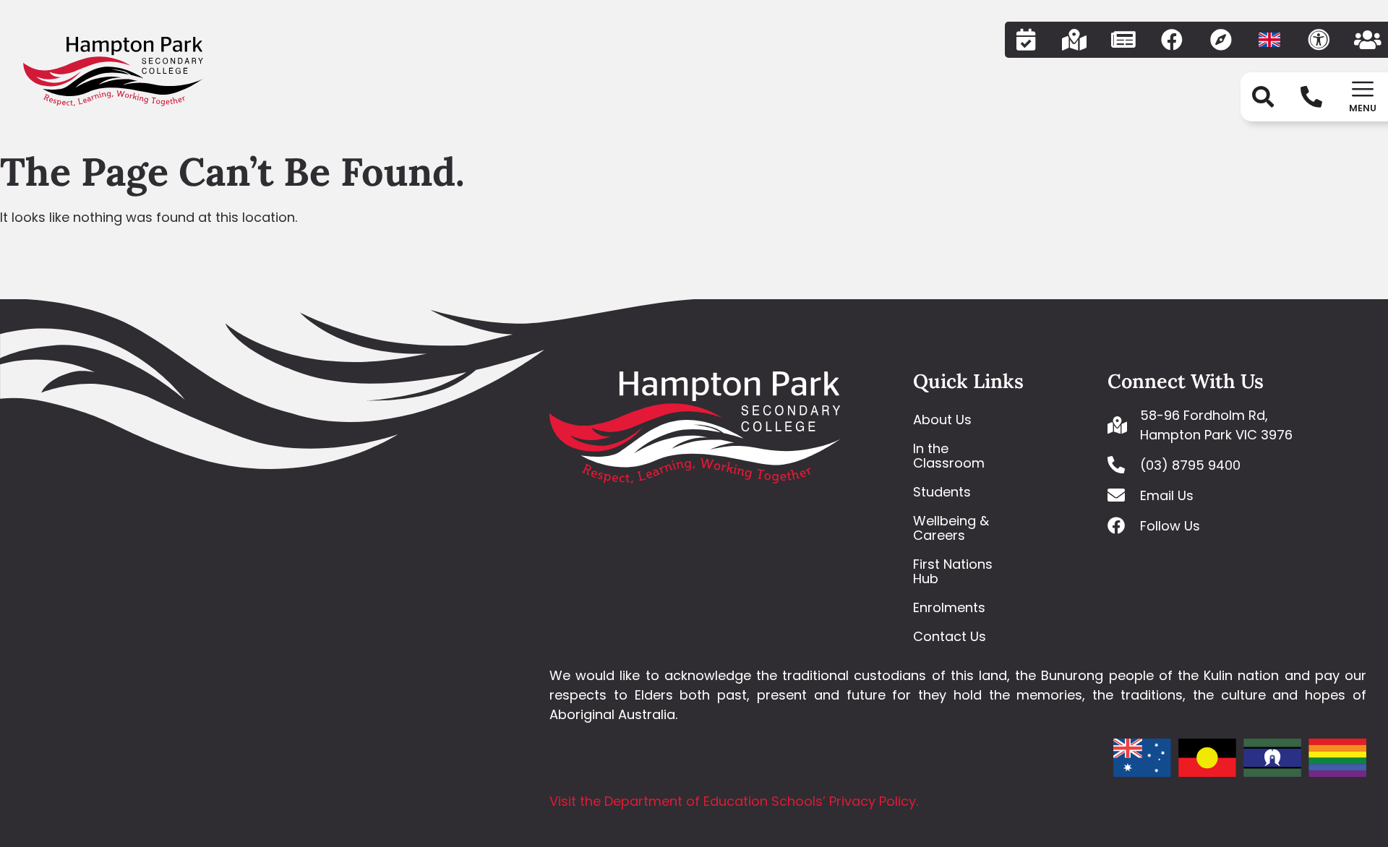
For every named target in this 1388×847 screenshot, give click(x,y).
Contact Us (949, 636)
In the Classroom (949, 455)
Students (942, 492)
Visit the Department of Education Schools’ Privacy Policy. (733, 801)
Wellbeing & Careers (951, 528)
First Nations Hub (953, 571)
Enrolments (949, 607)
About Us (942, 419)
